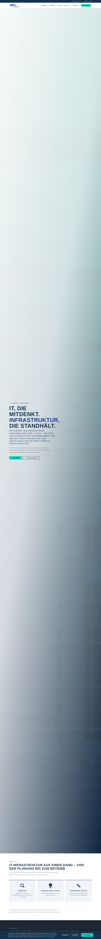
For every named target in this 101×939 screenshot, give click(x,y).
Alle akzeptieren (87, 935)
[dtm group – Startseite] (14, 5)
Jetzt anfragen (86, 5)
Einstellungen (65, 935)
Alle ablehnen (75, 935)
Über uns (67, 5)
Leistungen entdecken (31, 457)
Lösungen (43, 5)
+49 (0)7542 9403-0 (88, 1)
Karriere (60, 5)
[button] (50, 848)
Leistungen (52, 5)
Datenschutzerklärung (50, 936)
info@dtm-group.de (76, 1)
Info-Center (75, 5)
